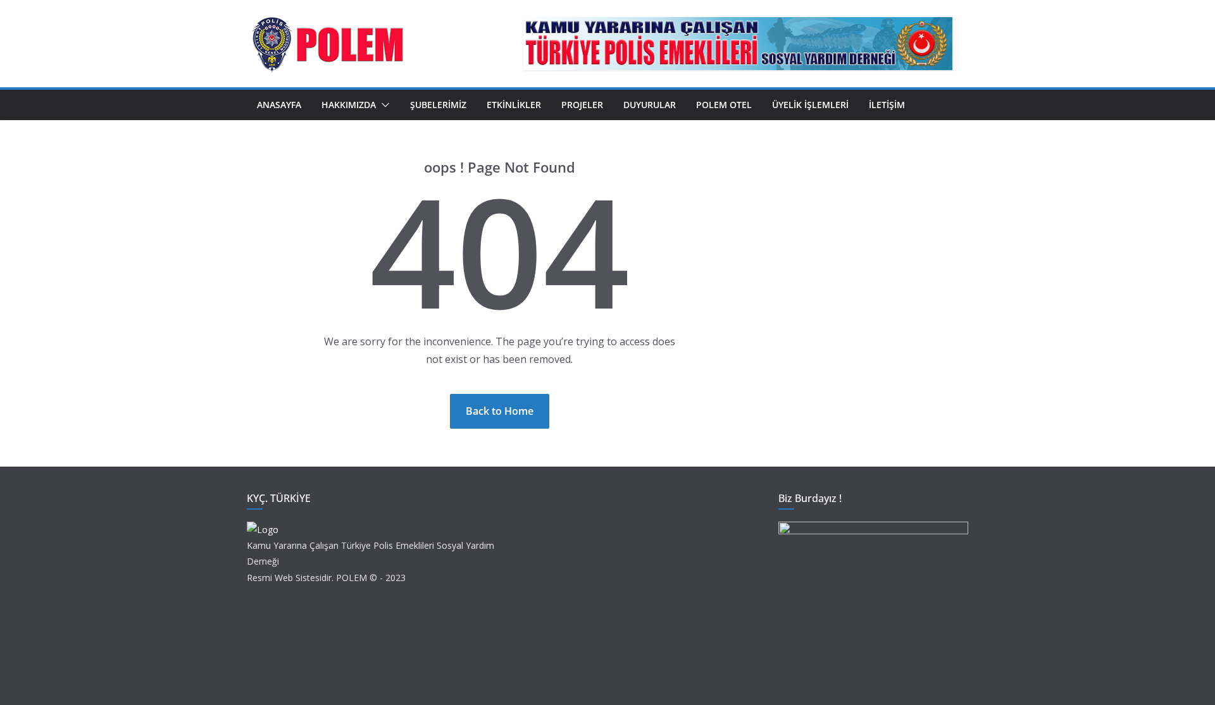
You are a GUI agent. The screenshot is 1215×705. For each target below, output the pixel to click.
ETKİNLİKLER (514, 105)
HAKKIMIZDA (348, 105)
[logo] (262, 530)
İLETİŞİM (887, 105)
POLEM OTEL (724, 105)
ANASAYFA (279, 105)
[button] (383, 105)
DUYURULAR (649, 105)
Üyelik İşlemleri (810, 105)
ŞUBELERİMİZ (438, 105)
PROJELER (582, 105)
